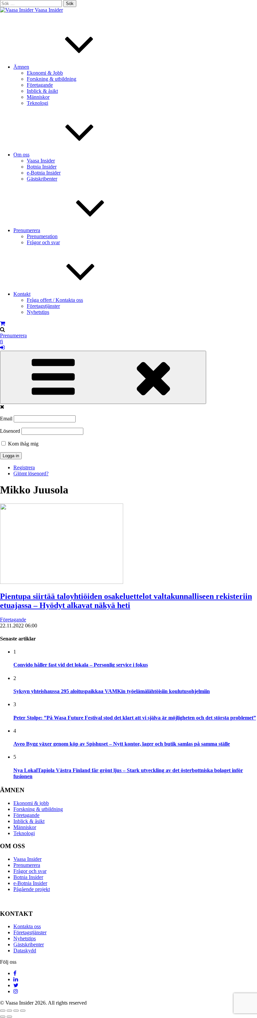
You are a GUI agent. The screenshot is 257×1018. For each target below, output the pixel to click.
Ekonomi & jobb (31, 803)
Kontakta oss (27, 926)
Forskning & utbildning (51, 79)
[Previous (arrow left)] (2, 1017)
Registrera (24, 467)
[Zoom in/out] (22, 1011)
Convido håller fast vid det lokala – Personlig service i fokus (80, 665)
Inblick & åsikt (42, 91)
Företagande (40, 85)
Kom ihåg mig (22, 444)
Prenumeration (42, 236)
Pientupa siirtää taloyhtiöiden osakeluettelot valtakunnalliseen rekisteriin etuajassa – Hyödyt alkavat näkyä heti (126, 601)
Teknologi (37, 103)
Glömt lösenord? (31, 473)
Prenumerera (26, 230)
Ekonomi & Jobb (45, 73)
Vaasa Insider (49, 10)
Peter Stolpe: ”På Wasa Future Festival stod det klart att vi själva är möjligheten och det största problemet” (134, 718)
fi (1, 341)
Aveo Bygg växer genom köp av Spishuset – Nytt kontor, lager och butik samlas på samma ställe (121, 744)
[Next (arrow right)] (9, 1017)
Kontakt (21, 294)
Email (6, 418)
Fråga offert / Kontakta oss (55, 300)
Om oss (21, 154)
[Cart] (2, 323)
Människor (38, 97)
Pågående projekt (31, 889)
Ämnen (21, 67)
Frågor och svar (43, 242)
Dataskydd (24, 950)
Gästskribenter (42, 179)
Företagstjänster (43, 306)
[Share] (9, 1011)
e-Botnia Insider (44, 173)
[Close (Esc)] (2, 1011)
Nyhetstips (38, 312)
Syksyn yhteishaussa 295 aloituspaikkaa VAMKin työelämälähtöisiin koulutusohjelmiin (111, 691)
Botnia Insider (42, 166)
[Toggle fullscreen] (16, 1011)
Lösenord (10, 431)
